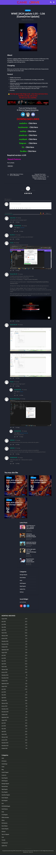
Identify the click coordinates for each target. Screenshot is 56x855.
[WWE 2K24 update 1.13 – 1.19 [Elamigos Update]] (16, 508)
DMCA (14, 850)
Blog (3, 769)
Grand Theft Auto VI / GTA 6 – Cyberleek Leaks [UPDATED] (30, 527)
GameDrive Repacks (6, 795)
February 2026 (5, 635)
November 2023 (5, 711)
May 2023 (4, 728)
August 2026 (4, 618)
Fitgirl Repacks (5, 789)
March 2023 (4, 734)
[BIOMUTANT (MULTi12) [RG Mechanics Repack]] (22, 543)
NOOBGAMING (17, 225)
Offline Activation (5, 817)
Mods (3, 811)
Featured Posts (5, 786)
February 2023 (5, 737)
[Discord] (24, 605)
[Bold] (11, 208)
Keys (3, 803)
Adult (3, 758)
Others (3, 820)
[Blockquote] (22, 208)
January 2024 (4, 706)
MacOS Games (5, 809)
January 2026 (4, 638)
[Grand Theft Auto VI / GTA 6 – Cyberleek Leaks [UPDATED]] (22, 526)
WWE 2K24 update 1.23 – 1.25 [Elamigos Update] (15, 481)
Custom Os (4, 775)
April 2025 (4, 663)
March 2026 (4, 632)
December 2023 (5, 709)
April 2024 (4, 697)
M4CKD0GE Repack (6, 806)
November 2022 (5, 745)
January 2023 (4, 740)
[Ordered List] (18, 208)
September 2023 (5, 717)
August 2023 (4, 720)
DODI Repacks (5, 780)
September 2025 (5, 649)
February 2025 (5, 669)
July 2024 (4, 689)
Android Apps (4, 763)
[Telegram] (28, 605)
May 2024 (4, 694)
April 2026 (4, 630)
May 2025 (4, 661)
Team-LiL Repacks (5, 834)
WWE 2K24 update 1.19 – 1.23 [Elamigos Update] (39, 481)
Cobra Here (22, 227)
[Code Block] (24, 208)
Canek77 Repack (5, 772)
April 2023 (4, 731)
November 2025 (5, 644)
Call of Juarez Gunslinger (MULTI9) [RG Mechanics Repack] (31, 535)
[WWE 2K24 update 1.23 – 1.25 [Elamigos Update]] (16, 485)
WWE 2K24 (10, 166)
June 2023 (4, 725)
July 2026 (4, 621)
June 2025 (4, 658)
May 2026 (4, 627)
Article (3, 766)
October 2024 (5, 680)
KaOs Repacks (5, 800)
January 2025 (4, 672)
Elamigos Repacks (5, 783)
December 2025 (5, 641)
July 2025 (4, 655)
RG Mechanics (4, 823)
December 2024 (5, 675)
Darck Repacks (5, 778)
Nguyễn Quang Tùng (24, 433)
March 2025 (4, 666)
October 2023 (4, 714)
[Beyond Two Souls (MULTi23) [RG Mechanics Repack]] (22, 560)
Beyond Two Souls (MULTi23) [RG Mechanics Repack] (30, 560)
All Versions (4, 761)
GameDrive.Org (10, 850)
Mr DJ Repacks (5, 814)
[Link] (26, 208)
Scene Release (5, 826)
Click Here (33, 123)
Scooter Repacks (5, 828)
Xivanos (21, 391)
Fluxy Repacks (5, 792)
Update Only (28, 10)
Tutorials (3, 840)
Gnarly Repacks (5, 797)
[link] (28, 102)
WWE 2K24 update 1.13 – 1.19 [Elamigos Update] (15, 504)
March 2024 (4, 700)
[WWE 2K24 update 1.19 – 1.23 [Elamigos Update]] (40, 485)
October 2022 (4, 748)
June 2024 (4, 692)
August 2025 (4, 652)
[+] (30, 208)
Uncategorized (5, 842)
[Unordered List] (20, 208)
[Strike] (16, 208)
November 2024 (5, 678)
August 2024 (4, 686)
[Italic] (13, 208)
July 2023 (4, 723)
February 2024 (5, 703)
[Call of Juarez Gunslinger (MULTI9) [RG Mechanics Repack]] (22, 535)
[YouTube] (21, 605)
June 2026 (4, 624)
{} (27, 208)
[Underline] (15, 208)
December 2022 (5, 742)
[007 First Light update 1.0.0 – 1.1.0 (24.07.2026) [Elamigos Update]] (22, 550)
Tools (3, 837)
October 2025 (4, 646)
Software (3, 831)
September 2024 (5, 683)
